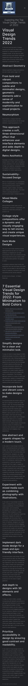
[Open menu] (25, 8)
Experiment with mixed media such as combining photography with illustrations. (15, 322)
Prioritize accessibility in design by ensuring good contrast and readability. (14, 337)
